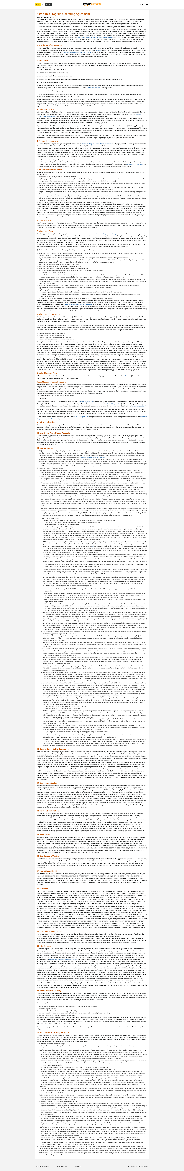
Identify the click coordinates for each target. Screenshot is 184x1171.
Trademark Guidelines (93, 88)
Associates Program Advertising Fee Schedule (77, 52)
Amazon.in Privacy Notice (135, 164)
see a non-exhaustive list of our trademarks (78, 304)
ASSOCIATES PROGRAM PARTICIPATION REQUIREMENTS (95, 37)
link (93, 546)
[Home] (92, 4)
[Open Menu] (146, 4)
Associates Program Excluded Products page (63, 959)
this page (99, 50)
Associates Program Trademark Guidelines (93, 457)
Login (38, 4)
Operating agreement (42, 1166)
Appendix (128, 376)
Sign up (48, 4)
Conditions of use (61, 1166)
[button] (140, 4)
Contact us (77, 1166)
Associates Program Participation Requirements (97, 144)
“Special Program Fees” (86, 402)
